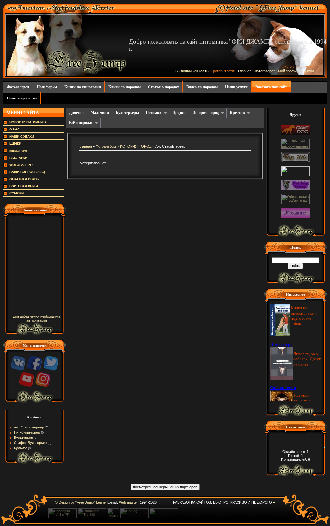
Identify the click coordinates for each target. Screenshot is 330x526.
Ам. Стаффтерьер (29, 427)
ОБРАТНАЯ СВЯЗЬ (24, 179)
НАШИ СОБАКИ (21, 136)
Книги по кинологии (82, 86)
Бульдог (20, 448)
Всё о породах (81, 122)
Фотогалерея (264, 71)
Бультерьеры (127, 112)
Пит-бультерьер (27, 432)
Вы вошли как (187, 71)
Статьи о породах (163, 86)
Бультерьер (23, 437)
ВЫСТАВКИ (18, 158)
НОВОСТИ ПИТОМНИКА (28, 122)
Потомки (153, 112)
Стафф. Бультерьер (30, 443)
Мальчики (100, 112)
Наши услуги (236, 86)
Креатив (237, 112)
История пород (205, 112)
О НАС (14, 129)
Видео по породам (202, 86)
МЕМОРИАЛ (18, 150)
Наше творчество (22, 98)
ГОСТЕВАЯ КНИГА (23, 186)
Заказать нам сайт (271, 86)
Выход (308, 71)
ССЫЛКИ (16, 193)
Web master (128, 502)
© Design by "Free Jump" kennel (80, 502)
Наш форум (47, 86)
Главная (244, 71)
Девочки (76, 112)
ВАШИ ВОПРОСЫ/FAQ (27, 172)
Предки (179, 112)
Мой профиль (289, 71)
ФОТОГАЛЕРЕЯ (21, 165)
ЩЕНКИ (15, 143)
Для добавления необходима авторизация (36, 318)
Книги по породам (124, 86)
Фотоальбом (106, 146)
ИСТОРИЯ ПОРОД (135, 146)
